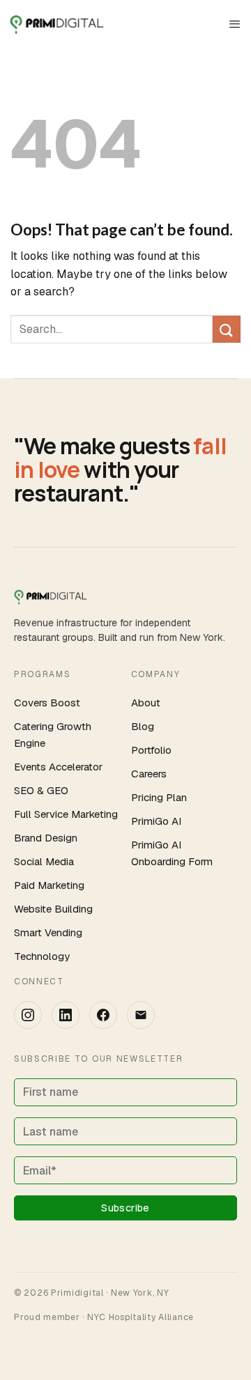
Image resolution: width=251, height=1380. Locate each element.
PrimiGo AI (156, 821)
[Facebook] (103, 1015)
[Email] (141, 1015)
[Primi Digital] (61, 24)
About (145, 702)
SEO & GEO (41, 790)
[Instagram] (28, 1015)
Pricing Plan (159, 797)
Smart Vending (48, 932)
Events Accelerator (58, 766)
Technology (42, 956)
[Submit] (227, 329)
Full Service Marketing (66, 814)
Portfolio (151, 750)
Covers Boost (47, 702)
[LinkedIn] (65, 1015)
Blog (142, 726)
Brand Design (45, 837)
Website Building (53, 908)
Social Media (44, 861)
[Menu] (235, 24)
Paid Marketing (49, 885)
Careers (149, 773)
